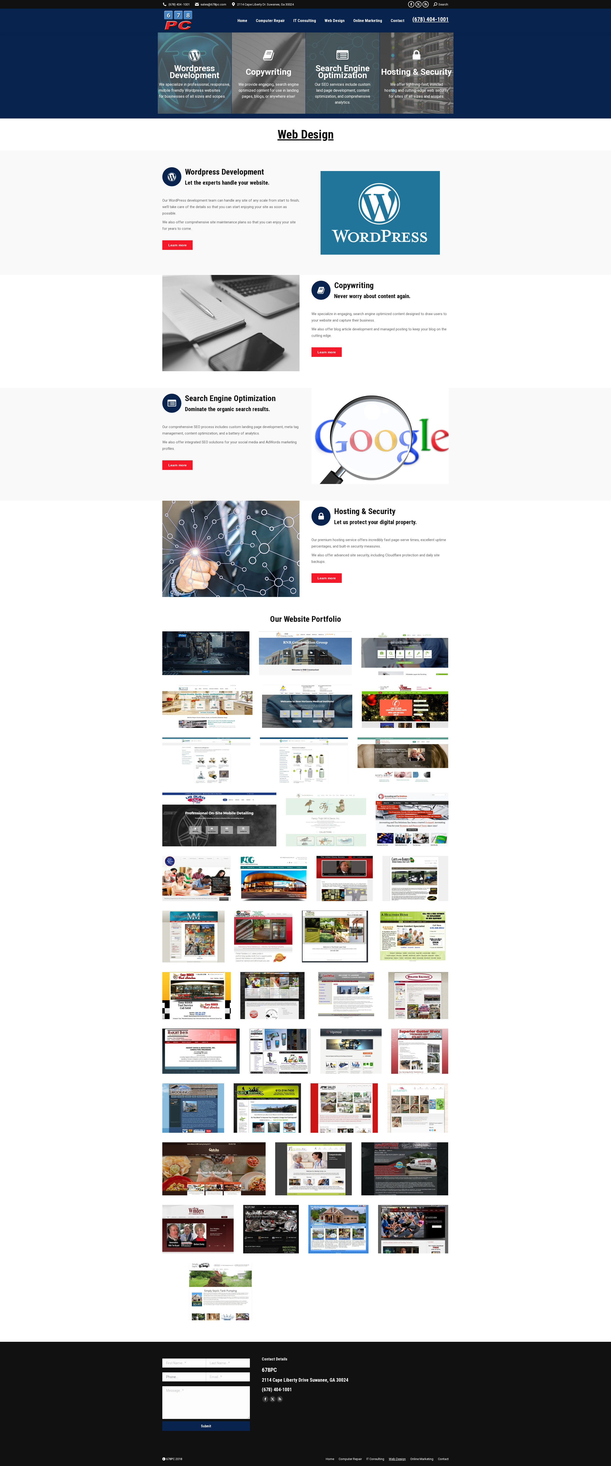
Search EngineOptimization (343, 72)
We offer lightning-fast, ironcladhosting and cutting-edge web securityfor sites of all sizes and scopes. (416, 90)
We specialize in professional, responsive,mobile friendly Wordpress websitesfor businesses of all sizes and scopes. (194, 90)
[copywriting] (231, 323)
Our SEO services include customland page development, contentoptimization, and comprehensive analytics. (342, 93)
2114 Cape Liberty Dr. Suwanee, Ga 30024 (265, 4)
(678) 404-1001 (430, 19)
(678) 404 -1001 (179, 4)
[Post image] (205, 653)
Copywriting (268, 72)
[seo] (380, 436)
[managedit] (231, 549)
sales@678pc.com (213, 4)
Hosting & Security (416, 72)
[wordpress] (380, 213)
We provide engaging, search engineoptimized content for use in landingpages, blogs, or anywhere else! (268, 90)
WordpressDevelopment (194, 72)
